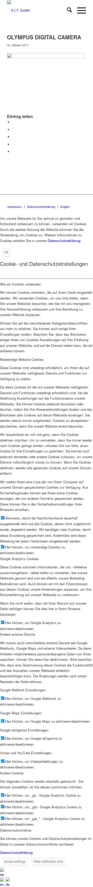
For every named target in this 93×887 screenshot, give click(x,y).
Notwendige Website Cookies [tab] (22, 359)
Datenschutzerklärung (64, 240)
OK (6, 252)
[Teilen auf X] (13, 129)
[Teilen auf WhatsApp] (13, 136)
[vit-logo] (38, 10)
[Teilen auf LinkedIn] (13, 144)
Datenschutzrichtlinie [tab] (15, 830)
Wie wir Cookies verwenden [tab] (20, 284)
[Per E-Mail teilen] (13, 151)
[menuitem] (67, 10)
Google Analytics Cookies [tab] (19, 558)
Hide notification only (48, 861)
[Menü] (79, 10)
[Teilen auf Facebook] (13, 122)
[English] (3, 884)
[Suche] (67, 10)
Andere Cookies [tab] (12, 773)
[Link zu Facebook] (82, 201)
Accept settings (14, 861)
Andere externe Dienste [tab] (17, 634)
